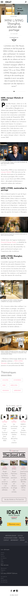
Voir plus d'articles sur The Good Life (14, 499)
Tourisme (3, 556)
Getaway (4, 469)
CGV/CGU (20, 535)
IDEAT (2, 578)
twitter (14, 591)
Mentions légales (10, 535)
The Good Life (4, 576)
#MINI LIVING (14, 385)
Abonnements (4, 568)
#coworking (17, 380)
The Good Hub (4, 580)
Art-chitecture (4, 558)
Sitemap (22, 540)
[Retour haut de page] (26, 542)
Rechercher (25, 2)
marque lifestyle (6, 172)
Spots (2, 559)
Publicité (21, 538)
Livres (2, 571)
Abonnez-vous (14, 524)
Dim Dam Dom (4, 582)
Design (2, 554)
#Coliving (5, 380)
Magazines (3, 570)
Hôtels (14, 469)
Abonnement (14, 540)
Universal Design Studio (8, 242)
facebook (11, 591)
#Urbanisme (17, 390)
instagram (17, 591)
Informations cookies (10, 538)
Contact (6, 540)
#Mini (4, 385)
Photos (2, 563)
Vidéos (2, 561)
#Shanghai (6, 390)
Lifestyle (2, 552)
